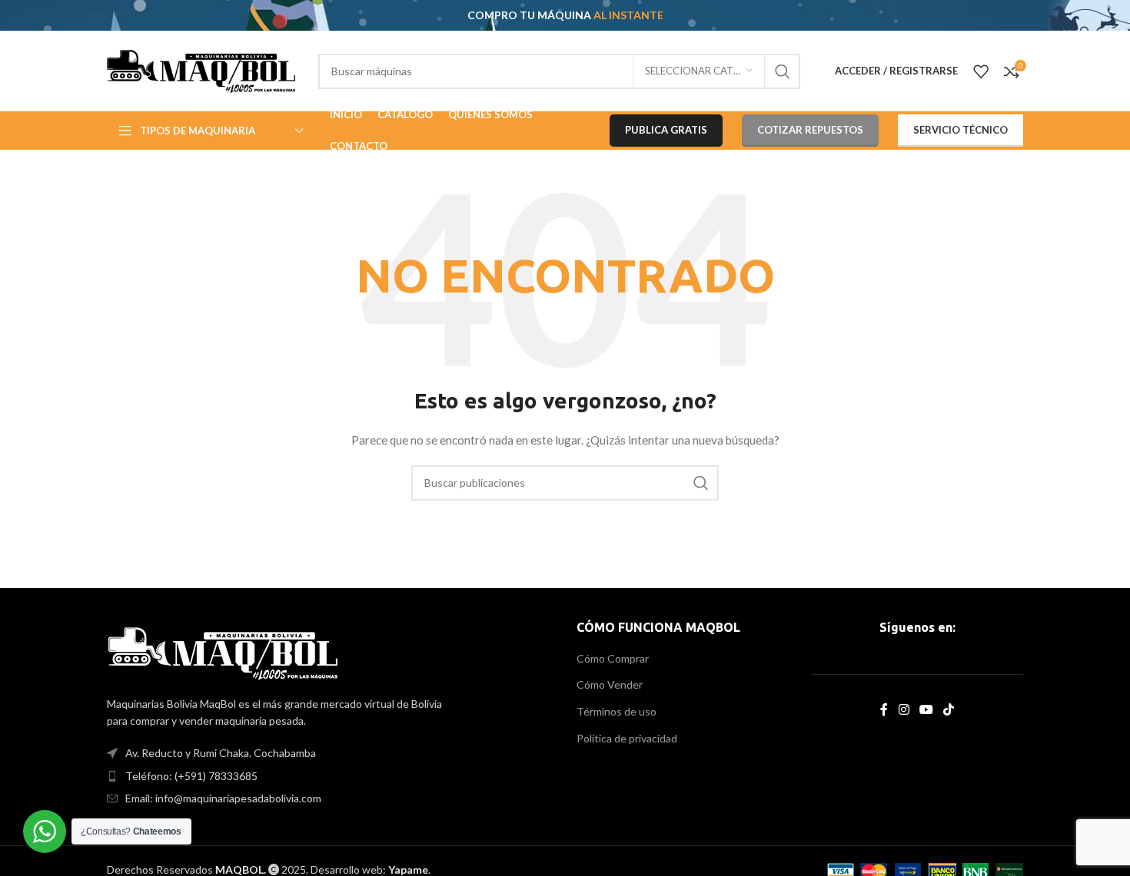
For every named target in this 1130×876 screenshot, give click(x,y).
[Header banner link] (565, 15)
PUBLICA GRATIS (666, 130)
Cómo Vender (610, 684)
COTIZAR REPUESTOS (810, 130)
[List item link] (330, 776)
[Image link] (222, 651)
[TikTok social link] (949, 709)
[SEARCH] (782, 71)
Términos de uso (616, 711)
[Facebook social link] (884, 709)
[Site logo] (201, 69)
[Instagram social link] (903, 709)
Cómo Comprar (613, 658)
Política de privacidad (627, 738)
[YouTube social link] (926, 709)
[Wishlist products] (980, 71)
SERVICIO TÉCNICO (960, 130)
